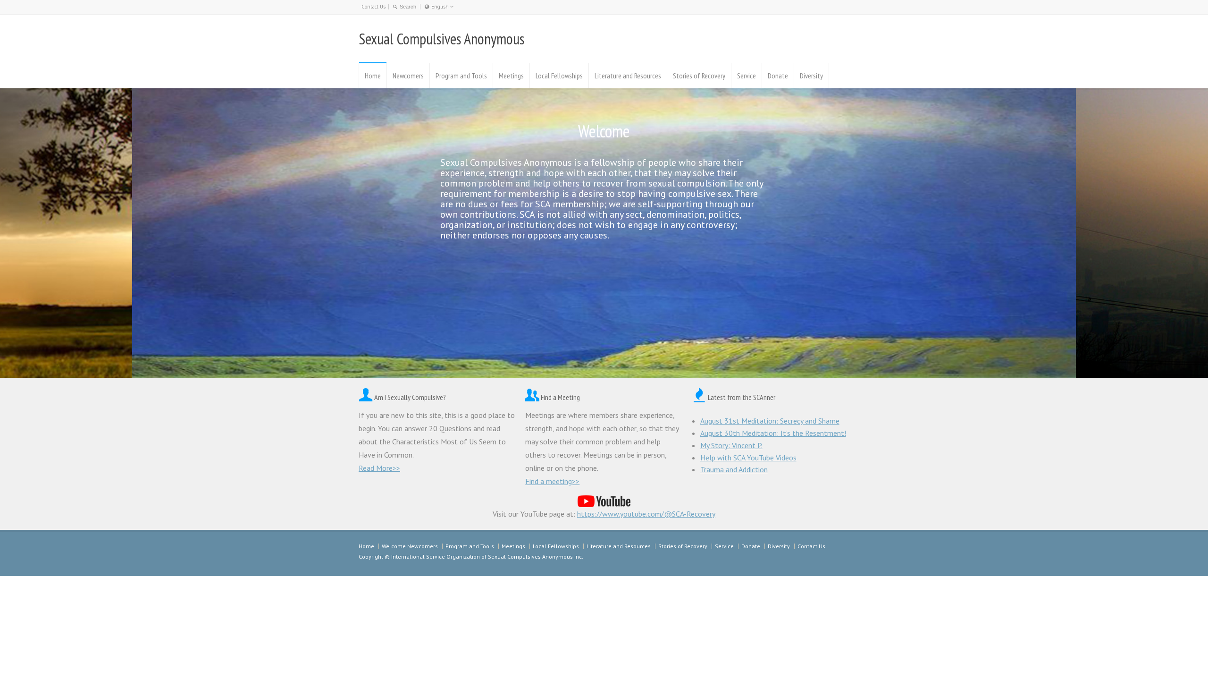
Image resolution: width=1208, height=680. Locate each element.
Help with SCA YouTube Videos (748, 457)
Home (373, 75)
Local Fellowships (559, 75)
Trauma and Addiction (734, 469)
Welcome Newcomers (410, 546)
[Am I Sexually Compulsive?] (366, 397)
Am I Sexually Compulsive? (410, 397)
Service (746, 75)
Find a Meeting (560, 397)
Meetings (511, 75)
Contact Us (373, 6)
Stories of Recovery (699, 75)
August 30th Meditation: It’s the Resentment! (773, 433)
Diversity (811, 75)
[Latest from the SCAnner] (699, 397)
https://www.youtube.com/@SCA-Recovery (646, 513)
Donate (778, 75)
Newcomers (408, 75)
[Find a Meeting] (532, 397)
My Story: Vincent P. (731, 445)
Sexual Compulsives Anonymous (441, 38)
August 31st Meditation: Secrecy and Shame (769, 420)
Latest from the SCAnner (741, 397)
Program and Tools (461, 75)
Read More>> (379, 468)
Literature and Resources (628, 75)
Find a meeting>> (552, 481)
